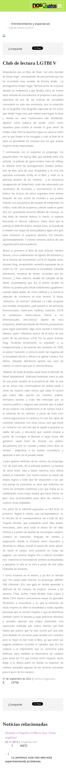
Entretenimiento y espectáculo (30, 24)
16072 (23, 746)
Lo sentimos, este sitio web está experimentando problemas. (28, 759)
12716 (14, 682)
